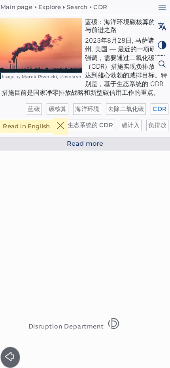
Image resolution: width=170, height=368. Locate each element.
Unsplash (70, 76)
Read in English (26, 126)
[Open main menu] (162, 8)
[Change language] (162, 27)
